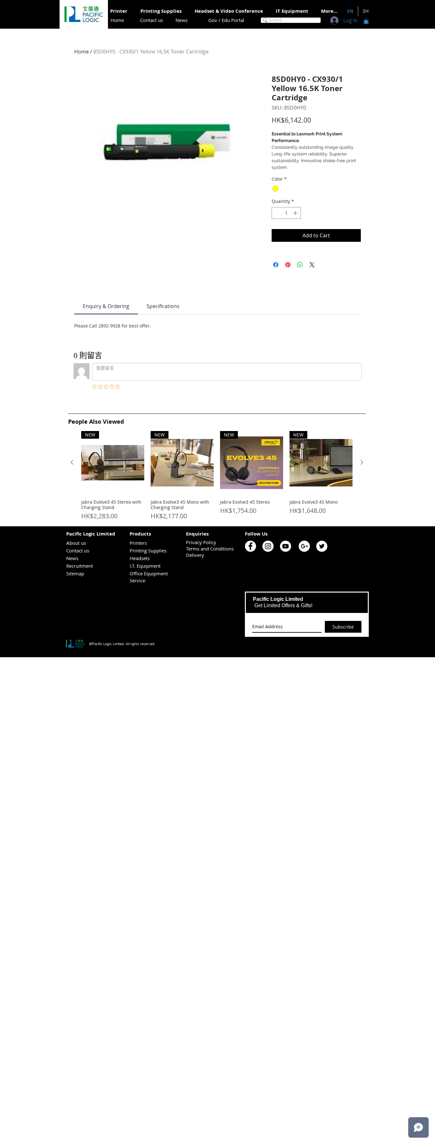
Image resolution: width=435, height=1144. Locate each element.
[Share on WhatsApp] (300, 265)
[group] (217, 476)
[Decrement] (277, 213)
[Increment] (296, 213)
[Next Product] (362, 462)
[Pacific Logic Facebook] (250, 546)
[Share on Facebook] (276, 265)
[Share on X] (312, 265)
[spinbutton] (286, 213)
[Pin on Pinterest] (288, 265)
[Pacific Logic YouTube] (285, 546)
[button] (366, 21)
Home (81, 51)
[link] (106, 306)
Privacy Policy (201, 542)
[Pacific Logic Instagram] (268, 546)
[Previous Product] (72, 462)
